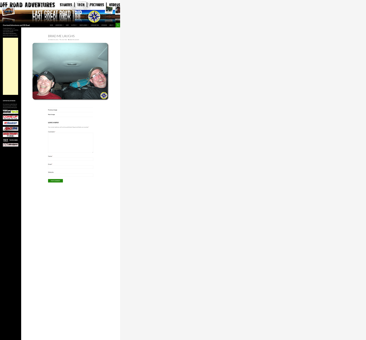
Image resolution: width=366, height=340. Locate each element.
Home (51, 25)
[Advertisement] (10, 66)
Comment (51, 132)
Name (50, 156)
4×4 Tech (73, 25)
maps (67, 25)
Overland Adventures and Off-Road (16, 25)
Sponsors (104, 25)
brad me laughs (74, 39)
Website (51, 172)
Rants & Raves (83, 25)
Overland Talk (95, 25)
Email (50, 164)
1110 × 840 (64, 39)
